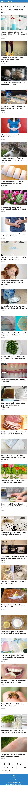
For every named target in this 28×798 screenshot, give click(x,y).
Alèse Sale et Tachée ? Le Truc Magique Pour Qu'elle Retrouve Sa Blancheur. (13, 457)
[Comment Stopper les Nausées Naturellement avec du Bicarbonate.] (14, 622)
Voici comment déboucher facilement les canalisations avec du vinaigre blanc (14, 558)
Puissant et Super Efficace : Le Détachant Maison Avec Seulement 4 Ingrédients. (14, 34)
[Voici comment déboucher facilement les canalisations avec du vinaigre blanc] (14, 547)
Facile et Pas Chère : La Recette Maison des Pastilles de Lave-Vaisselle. (12, 183)
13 (2, 771)
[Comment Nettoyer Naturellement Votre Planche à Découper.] (14, 596)
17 (17, 764)
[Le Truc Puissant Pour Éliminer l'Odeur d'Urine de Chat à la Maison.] (14, 149)
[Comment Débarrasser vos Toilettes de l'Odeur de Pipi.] (14, 572)
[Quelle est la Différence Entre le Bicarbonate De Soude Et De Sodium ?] (14, 495)
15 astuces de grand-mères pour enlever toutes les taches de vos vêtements (12, 657)
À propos (14, 775)
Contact (14, 777)
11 (21, 767)
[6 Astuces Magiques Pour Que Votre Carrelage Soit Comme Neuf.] (14, 523)
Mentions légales (14, 780)
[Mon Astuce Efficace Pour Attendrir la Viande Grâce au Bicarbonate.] (14, 422)
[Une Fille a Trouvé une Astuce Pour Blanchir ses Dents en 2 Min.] (14, 671)
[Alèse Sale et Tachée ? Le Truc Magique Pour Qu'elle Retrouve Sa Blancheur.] (14, 446)
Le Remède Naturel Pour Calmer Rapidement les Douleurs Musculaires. (12, 59)
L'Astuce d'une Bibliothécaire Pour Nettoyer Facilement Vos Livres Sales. (13, 108)
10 (18, 767)
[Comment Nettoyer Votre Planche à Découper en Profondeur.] (14, 248)
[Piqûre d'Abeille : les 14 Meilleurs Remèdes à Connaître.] (14, 694)
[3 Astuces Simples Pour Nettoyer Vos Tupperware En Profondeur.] (14, 323)
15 (9, 771)
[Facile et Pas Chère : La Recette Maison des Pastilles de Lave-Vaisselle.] (14, 172)
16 (13, 771)
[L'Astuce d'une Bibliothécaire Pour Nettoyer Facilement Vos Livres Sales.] (14, 97)
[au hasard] (12, 1)
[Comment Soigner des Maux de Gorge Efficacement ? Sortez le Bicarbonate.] (14, 271)
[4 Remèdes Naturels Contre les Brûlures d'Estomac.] (14, 125)
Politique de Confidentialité (14, 782)
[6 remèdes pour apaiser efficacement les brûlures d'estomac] (14, 224)
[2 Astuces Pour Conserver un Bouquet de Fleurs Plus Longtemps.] (14, 198)
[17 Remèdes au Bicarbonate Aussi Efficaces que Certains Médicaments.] (14, 297)
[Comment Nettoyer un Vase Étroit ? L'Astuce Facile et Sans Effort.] (14, 471)
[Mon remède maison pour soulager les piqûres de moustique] (14, 745)
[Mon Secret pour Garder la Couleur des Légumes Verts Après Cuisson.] (14, 347)
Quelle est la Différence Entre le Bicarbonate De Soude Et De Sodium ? (14, 506)
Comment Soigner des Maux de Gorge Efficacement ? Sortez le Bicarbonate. (12, 282)
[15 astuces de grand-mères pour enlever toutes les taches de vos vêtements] (14, 646)
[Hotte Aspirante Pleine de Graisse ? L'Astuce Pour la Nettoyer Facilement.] (14, 394)
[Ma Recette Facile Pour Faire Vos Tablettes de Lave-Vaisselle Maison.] (14, 721)
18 (21, 764)
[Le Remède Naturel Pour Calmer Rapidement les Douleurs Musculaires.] (14, 48)
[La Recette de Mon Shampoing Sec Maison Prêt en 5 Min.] (14, 73)
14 (6, 771)
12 (25, 767)
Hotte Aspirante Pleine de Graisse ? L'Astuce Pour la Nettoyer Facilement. (13, 405)
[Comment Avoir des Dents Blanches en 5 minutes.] (14, 370)
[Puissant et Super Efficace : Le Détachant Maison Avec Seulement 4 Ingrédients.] (14, 23)
